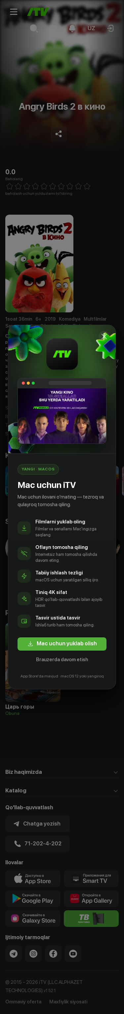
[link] (62, 644)
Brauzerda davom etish (62, 660)
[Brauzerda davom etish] (104, 336)
